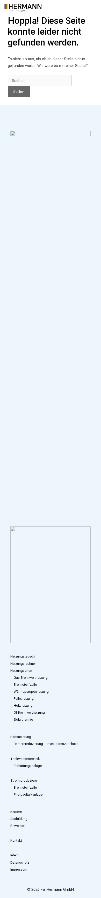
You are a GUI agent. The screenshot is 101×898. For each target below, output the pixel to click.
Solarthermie (23, 719)
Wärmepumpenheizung (31, 691)
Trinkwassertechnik (25, 759)
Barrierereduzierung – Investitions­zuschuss (46, 744)
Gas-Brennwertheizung (31, 678)
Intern (14, 855)
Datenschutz (19, 862)
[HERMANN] (23, 8)
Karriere (16, 812)
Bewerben (17, 826)
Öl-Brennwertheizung (29, 712)
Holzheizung (23, 705)
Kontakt (16, 840)
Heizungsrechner (23, 664)
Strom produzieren (24, 780)
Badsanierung (20, 737)
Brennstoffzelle (25, 684)
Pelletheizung (24, 698)
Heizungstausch (22, 656)
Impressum (18, 869)
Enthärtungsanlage (28, 766)
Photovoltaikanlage (28, 794)
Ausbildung (18, 819)
